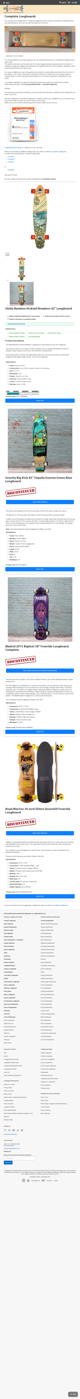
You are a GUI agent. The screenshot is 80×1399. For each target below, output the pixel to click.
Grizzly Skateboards (46, 975)
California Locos (8, 1023)
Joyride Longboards (9, 1036)
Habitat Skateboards (47, 978)
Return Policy (8, 1094)
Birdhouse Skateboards (47, 943)
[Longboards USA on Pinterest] (9, 1131)
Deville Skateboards (10, 1027)
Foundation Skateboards (48, 965)
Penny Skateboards (46, 1001)
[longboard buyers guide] (23, 143)
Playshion (7, 1033)
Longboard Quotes (9, 1107)
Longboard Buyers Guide (11, 1059)
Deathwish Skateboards (48, 956)
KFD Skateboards (46, 988)
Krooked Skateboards (47, 991)
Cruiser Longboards (46, 1062)
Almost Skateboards (47, 927)
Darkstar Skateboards (47, 953)
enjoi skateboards (46, 962)
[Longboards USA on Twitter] (18, 1131)
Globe (42, 972)
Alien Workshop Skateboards (49, 924)
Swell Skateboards (46, 1030)
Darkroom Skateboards (47, 949)
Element (43, 959)
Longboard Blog (8, 1100)
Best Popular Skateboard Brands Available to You (18, 1113)
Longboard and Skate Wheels (49, 1078)
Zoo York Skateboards (47, 1039)
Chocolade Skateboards (48, 946)
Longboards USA (45, 1177)
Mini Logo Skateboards (47, 994)
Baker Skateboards (46, 936)
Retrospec (7, 1039)
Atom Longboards (9, 1020)
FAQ (5, 1053)
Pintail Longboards (46, 1053)
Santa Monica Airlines (47, 1027)
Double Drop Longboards (48, 1069)
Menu (8, 3)
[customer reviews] (40, 313)
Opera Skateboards (46, 998)
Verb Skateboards (46, 1036)
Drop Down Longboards (48, 1059)
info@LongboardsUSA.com (12, 1148)
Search (6, 1056)
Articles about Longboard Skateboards (15, 1097)
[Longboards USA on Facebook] (22, 1131)
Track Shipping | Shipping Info (12, 1075)
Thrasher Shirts (45, 1088)
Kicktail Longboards (46, 1056)
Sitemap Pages (8, 1120)
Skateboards (44, 1072)
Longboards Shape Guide (11, 1062)
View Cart (6, 1072)
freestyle (11, 159)
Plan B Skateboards (46, 1007)
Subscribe (8, 1162)
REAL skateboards (46, 1023)
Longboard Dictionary (10, 1069)
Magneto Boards (9, 1030)
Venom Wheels (45, 1107)
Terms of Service (9, 1091)
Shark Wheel (7, 1043)
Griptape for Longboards (48, 1082)
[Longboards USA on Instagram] (5, 1131)
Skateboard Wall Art (46, 1075)
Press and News (9, 1103)
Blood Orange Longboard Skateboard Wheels (54, 1103)
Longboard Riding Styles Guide (13, 1066)
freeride (11, 162)
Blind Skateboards (46, 940)
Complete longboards (58, 152)
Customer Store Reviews (16, 324)
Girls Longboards (46, 1085)
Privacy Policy (8, 1087)
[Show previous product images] (6, 254)
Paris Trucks (44, 1097)
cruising (11, 156)
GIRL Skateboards (46, 969)
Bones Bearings (45, 1113)
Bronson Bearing (45, 1110)
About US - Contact (9, 1084)
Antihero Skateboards (47, 930)
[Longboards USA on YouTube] (13, 1131)
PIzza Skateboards (46, 1004)
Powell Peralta (45, 1010)
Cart (73, 2)
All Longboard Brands (10, 1110)
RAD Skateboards (46, 1017)
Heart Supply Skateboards (48, 982)
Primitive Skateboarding (48, 1014)
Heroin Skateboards (46, 985)
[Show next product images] (8, 254)
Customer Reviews (10, 1134)
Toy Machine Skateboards (48, 1033)
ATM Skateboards (46, 933)
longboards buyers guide (13, 148)
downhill (11, 170)
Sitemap (6, 1116)
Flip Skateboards (46, 1020)
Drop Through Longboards (48, 1066)
